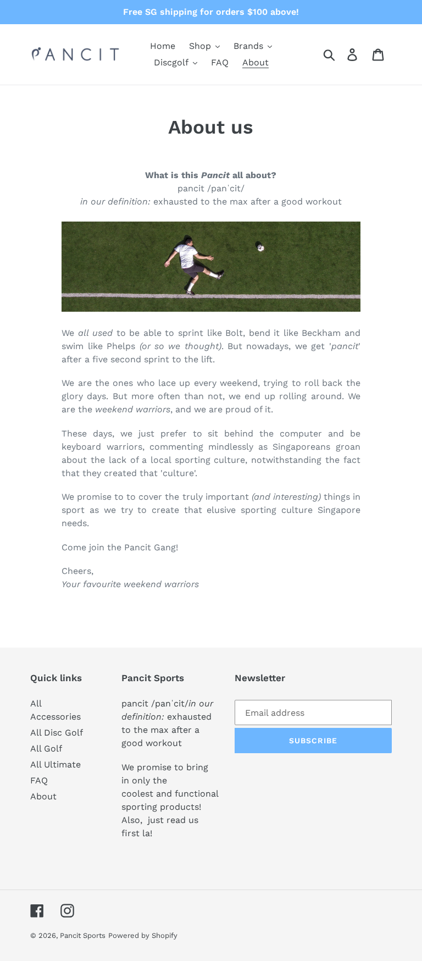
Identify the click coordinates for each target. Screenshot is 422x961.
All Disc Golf (56, 732)
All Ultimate (55, 764)
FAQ (39, 780)
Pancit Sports (83, 935)
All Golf (46, 748)
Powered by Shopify (142, 935)
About (43, 796)
